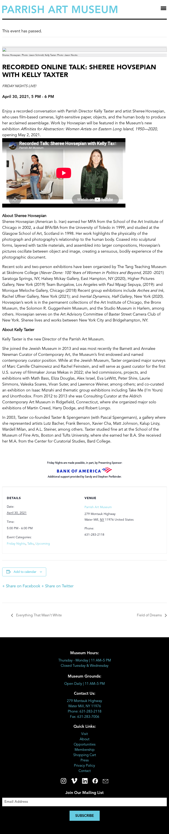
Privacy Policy (84, 766)
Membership (85, 750)
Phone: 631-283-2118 (84, 711)
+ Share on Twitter (57, 586)
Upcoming (42, 543)
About (84, 739)
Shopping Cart (84, 755)
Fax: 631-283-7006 (84, 717)
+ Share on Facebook (21, 586)
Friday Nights (16, 543)
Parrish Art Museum (98, 507)
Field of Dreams (150, 615)
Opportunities (85, 744)
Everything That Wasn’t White (38, 615)
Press (85, 760)
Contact (85, 771)
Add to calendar (25, 571)
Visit (84, 734)
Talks (30, 543)
